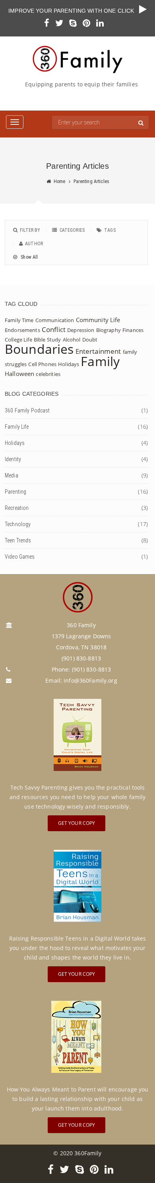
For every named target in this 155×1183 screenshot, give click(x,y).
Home (60, 181)
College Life (18, 339)
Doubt (90, 339)
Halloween (19, 374)
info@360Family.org (90, 680)
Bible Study (47, 339)
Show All (28, 257)
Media (11, 475)
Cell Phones (42, 364)
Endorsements (22, 330)
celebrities (48, 374)
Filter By (30, 230)
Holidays (68, 364)
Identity (13, 459)
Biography (108, 330)
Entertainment (98, 351)
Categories (72, 230)
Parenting (15, 491)
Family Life (17, 427)
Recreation (17, 508)
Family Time (19, 320)
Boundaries (39, 348)
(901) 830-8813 (91, 669)
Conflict (54, 329)
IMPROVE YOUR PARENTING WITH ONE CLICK (73, 11)
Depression (80, 330)
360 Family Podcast (27, 410)
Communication (54, 320)
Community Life (98, 320)
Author (34, 243)
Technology (18, 524)
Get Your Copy (76, 823)
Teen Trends (18, 540)
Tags (110, 230)
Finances (132, 330)
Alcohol (72, 339)
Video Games (20, 556)
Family (100, 361)
